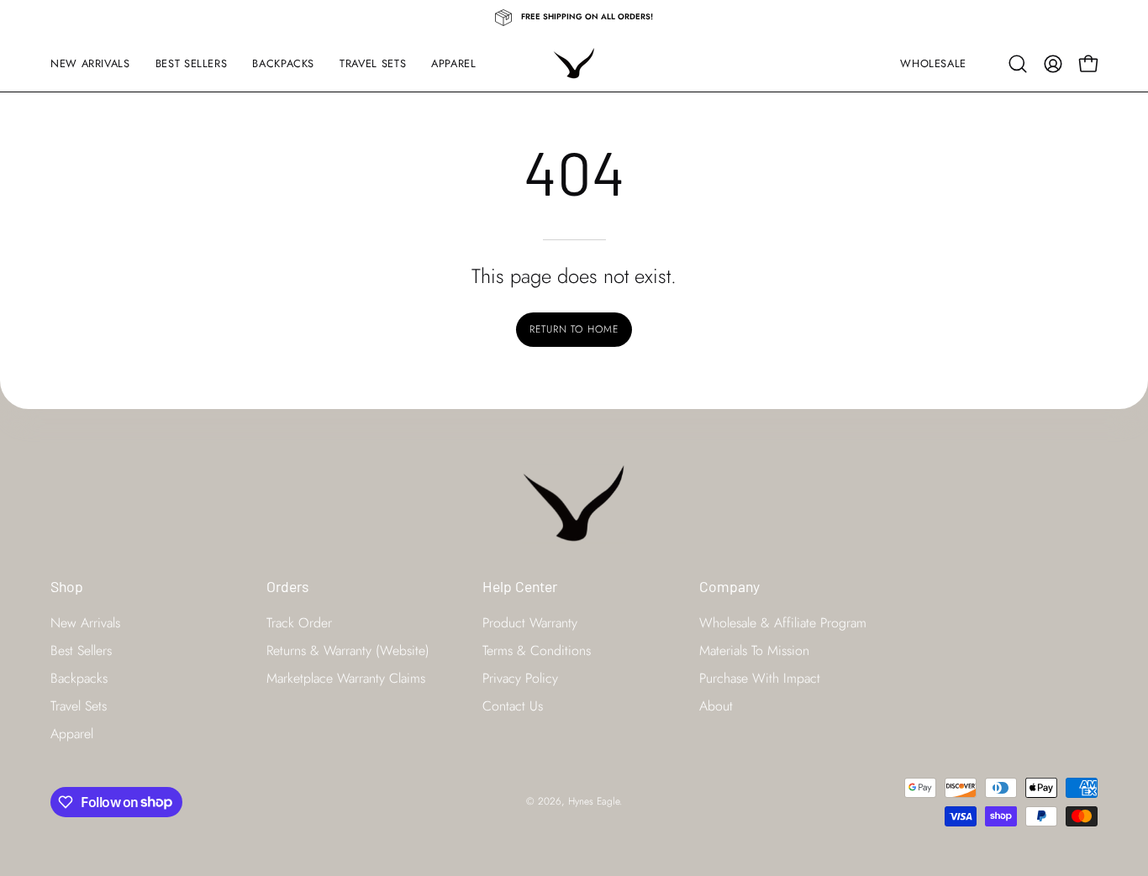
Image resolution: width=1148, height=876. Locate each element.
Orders (287, 586)
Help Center (519, 586)
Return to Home (574, 329)
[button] (1017, 63)
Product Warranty (529, 622)
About (716, 705)
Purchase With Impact (759, 677)
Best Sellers (81, 649)
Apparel (71, 732)
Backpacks (79, 677)
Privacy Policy (520, 677)
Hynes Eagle (593, 801)
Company (729, 586)
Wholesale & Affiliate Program (782, 622)
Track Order (299, 622)
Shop (66, 586)
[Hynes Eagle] (574, 63)
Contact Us (512, 705)
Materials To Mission (754, 649)
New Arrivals (85, 622)
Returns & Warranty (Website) (347, 649)
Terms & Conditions (536, 649)
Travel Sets (78, 705)
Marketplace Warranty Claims (345, 677)
